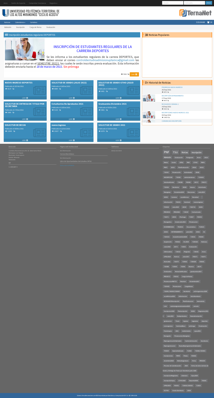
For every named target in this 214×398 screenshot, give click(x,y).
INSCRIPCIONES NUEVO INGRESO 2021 (175, 112)
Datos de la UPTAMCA (67, 165)
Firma (194, 361)
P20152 (176, 276)
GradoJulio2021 (180, 222)
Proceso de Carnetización (172, 366)
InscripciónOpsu (169, 381)
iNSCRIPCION (168, 177)
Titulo (177, 321)
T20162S (193, 262)
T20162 (184, 262)
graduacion (168, 321)
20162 (194, 167)
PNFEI (178, 356)
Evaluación (193, 247)
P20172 (204, 182)
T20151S (166, 237)
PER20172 (167, 276)
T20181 (178, 177)
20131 (206, 157)
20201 (201, 207)
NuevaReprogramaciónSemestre (190, 346)
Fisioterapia (168, 331)
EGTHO (166, 390)
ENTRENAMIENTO (177, 232)
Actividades (188, 172)
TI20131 (201, 227)
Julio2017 (186, 257)
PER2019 (202, 361)
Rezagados (167, 222)
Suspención (168, 242)
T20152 (178, 252)
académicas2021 (169, 296)
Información (168, 202)
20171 (176, 247)
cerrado (196, 306)
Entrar (209, 3)
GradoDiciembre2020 (180, 237)
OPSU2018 (167, 257)
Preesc (186, 356)
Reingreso (167, 192)
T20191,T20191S (187, 385)
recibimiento (186, 331)
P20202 (201, 237)
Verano (192, 187)
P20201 (204, 381)
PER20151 (167, 212)
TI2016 (183, 266)
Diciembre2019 (179, 192)
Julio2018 (167, 247)
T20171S (192, 207)
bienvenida (200, 301)
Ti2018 (189, 351)
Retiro (166, 162)
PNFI (188, 162)
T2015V (186, 212)
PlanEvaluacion (188, 301)
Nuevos (191, 266)
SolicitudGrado (169, 182)
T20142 (196, 252)
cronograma (168, 326)
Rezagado (167, 336)
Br (204, 232)
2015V (184, 207)
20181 (197, 172)
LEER (24, 98)
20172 (196, 182)
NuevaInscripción (196, 316)
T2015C (166, 172)
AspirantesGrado (177, 351)
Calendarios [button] (19, 22)
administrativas (189, 177)
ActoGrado (202, 187)
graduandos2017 (196, 271)
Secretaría (186, 291)
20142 (166, 232)
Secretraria (204, 341)
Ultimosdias (168, 252)
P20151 (178, 202)
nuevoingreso (198, 202)
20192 (166, 197)
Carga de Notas (35, 27)
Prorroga (183, 217)
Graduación (50, 27)
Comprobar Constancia (37, 3)
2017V (199, 266)
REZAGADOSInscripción (171, 301)
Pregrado (187, 252)
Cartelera (33, 22)
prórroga (192, 326)
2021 (176, 331)
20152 (201, 167)
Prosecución (176, 172)
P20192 (199, 217)
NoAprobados (182, 316)
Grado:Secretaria (178, 390)
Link (165, 306)
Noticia (176, 257)
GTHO (195, 162)
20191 (174, 217)
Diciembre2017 (194, 281)
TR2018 (166, 207)
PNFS (165, 167)
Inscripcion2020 (169, 311)
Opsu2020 (194, 376)
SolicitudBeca (180, 326)
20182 (184, 187)
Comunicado (196, 212)
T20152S (195, 242)
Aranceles (167, 262)
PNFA (202, 162)
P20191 (176, 385)
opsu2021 (197, 331)
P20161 (202, 262)
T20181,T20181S (200, 351)
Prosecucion (193, 222)
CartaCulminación (191, 341)
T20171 (166, 217)
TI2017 (191, 217)
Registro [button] (53, 3)
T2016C (174, 266)
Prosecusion (177, 286)
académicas (185, 197)
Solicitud (187, 202)
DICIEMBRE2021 (169, 227)
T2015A (166, 187)
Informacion (183, 296)
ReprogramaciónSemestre (172, 341)
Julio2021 (170, 316)
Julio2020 (175, 207)
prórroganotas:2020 (200, 291)
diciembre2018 (169, 361)
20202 (193, 311)
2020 (186, 366)
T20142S (166, 286)
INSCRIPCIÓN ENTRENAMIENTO (173, 96)
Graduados (167, 271)
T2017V (176, 262)
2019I (189, 390)
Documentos (191, 227)
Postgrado (189, 157)
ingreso (185, 321)
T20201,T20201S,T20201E (172, 291)
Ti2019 (198, 385)
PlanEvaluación (183, 167)
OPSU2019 (167, 385)
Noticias (7, 22)
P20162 (177, 242)
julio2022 (189, 232)
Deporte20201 (193, 381)
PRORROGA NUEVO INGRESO (172, 87)
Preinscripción (182, 311)
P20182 (193, 356)
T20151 (193, 237)
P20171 (195, 257)
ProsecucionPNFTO (170, 281)
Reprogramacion (169, 346)
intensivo (184, 376)
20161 (198, 232)
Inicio (6, 3)
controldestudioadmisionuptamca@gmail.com (105, 60)
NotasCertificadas (181, 271)
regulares (195, 321)
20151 (173, 167)
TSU (175, 152)
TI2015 (183, 247)
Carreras (174, 197)
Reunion (183, 281)
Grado (174, 162)
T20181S (201, 177)
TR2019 (166, 351)
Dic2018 (186, 242)
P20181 (188, 182)
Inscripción (20, 27)
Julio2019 (201, 192)
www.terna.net (91, 395)
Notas (185, 152)
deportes (204, 321)
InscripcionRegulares (171, 376)
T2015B (180, 182)
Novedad (195, 197)
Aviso (199, 157)
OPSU (181, 162)
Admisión (7, 27)
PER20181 (177, 212)
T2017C (203, 257)
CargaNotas (189, 286)
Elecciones (191, 192)
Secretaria (175, 187)
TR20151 (180, 227)
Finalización (203, 326)
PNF (166, 152)
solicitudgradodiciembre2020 (180, 306)
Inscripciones (168, 356)
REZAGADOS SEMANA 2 (170, 104)
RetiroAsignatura (182, 361)
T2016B (166, 266)
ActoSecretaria (195, 296)
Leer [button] (133, 74)
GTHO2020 (181, 381)
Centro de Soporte (18, 3)
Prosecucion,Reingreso (182, 336)
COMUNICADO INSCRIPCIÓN (171, 121)
